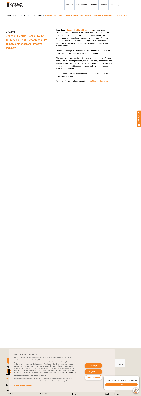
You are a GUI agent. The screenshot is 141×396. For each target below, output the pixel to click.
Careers (8, 385)
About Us (16, 15)
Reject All (93, 372)
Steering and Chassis (112, 394)
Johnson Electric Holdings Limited (80, 30)
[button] (8, 15)
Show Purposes (93, 378)
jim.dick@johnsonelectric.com (97, 81)
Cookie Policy (71, 372)
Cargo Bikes (43, 394)
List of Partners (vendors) (23, 386)
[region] (62, 370)
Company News (36, 15)
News (25, 15)
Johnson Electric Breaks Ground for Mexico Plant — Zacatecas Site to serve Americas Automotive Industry (86, 15)
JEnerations (10, 394)
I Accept (93, 366)
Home (8, 15)
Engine (74, 394)
